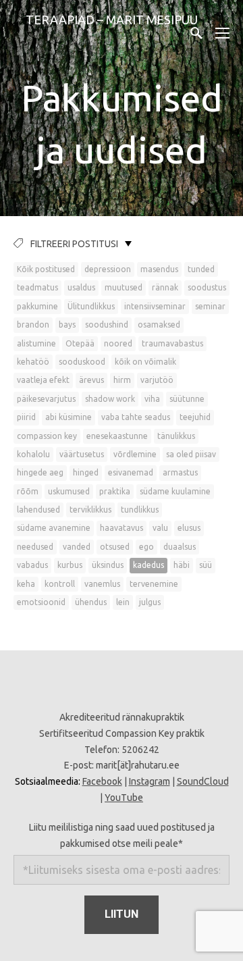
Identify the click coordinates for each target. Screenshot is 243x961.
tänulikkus (176, 436)
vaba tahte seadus (135, 417)
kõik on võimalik (145, 361)
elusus (189, 527)
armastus (180, 472)
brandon (33, 324)
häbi (181, 565)
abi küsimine (68, 417)
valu (160, 527)
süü (205, 565)
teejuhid (195, 417)
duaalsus (179, 546)
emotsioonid (41, 602)
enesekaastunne (117, 436)
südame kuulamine (175, 491)
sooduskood (82, 361)
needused (35, 546)
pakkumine (37, 306)
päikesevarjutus (46, 398)
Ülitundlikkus (91, 306)
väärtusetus (81, 454)
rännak (165, 287)
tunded (201, 269)
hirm (122, 379)
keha (26, 583)
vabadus (32, 565)
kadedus (148, 565)
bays (67, 324)
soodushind (106, 324)
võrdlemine (135, 454)
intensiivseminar (155, 306)
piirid (26, 417)
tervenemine (154, 583)
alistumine (36, 343)
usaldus (81, 287)
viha (152, 398)
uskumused (69, 491)
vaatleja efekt (43, 379)
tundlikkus (140, 509)
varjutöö (156, 379)
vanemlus (102, 583)
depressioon (107, 269)
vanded (76, 546)
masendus (159, 269)
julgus (150, 602)
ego (146, 546)
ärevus (91, 379)
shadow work (110, 398)
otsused (115, 546)
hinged (86, 472)
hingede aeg (40, 472)
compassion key (47, 436)
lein (123, 602)
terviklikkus (90, 509)
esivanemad (130, 472)
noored (118, 343)
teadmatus (37, 287)
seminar (210, 306)
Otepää (79, 343)
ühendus (91, 602)
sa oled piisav (191, 454)
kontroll (60, 583)
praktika (114, 491)
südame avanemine (53, 527)
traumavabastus (172, 343)
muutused (123, 287)
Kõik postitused (46, 269)
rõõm (27, 491)
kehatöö (33, 361)
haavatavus (121, 527)
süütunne (187, 398)
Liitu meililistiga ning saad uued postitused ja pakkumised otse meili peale (122, 835)
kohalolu (33, 454)
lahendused (38, 509)
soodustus (207, 287)
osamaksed (159, 324)
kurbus (69, 565)
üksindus (108, 565)
